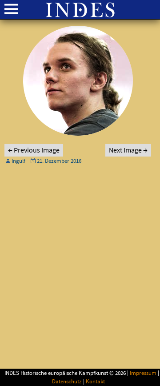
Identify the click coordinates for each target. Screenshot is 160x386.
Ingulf (18, 161)
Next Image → (128, 150)
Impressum (143, 373)
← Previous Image (34, 150)
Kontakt (95, 381)
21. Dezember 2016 (59, 161)
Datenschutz (67, 381)
